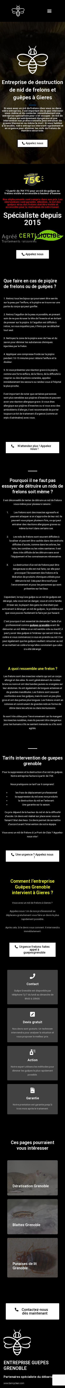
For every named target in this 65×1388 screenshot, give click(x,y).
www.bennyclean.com (14, 1383)
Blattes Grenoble (26, 1225)
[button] (49, 10)
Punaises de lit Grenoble (25, 1266)
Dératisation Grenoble (31, 1186)
